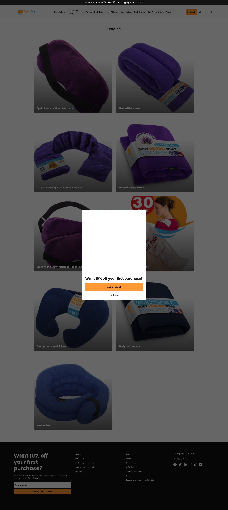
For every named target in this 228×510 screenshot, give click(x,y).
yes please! (114, 287)
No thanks (114, 295)
